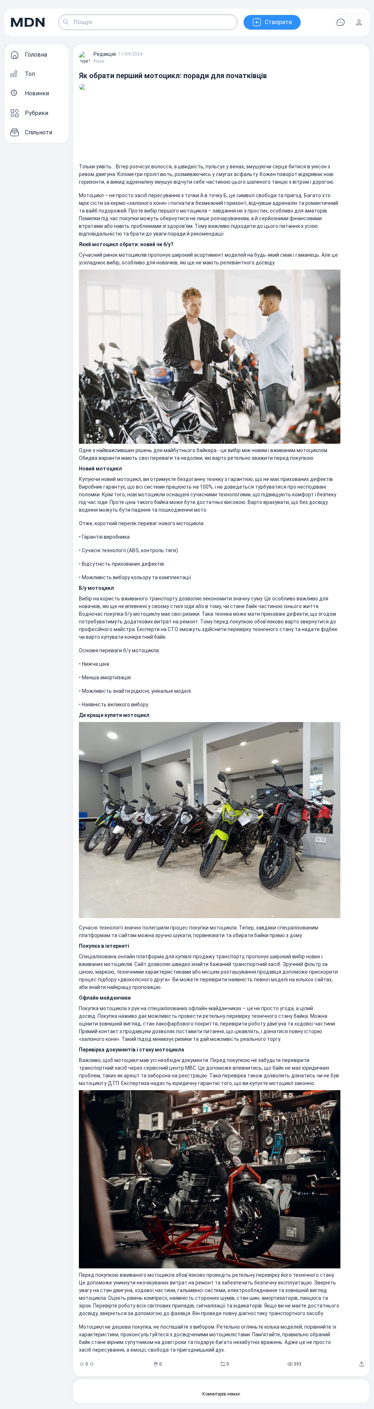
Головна (36, 54)
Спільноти (38, 132)
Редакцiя (105, 54)
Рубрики (36, 113)
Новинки (37, 93)
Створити (278, 22)
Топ (30, 73)
